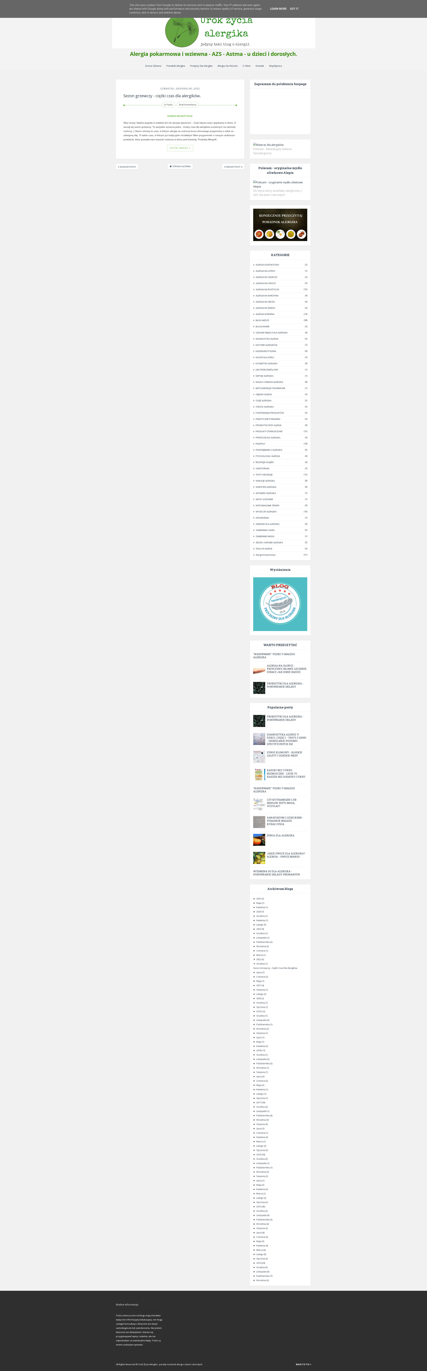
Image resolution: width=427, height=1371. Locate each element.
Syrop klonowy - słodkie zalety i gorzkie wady (284, 754)
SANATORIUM (262, 468)
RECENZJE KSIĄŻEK (265, 462)
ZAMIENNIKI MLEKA (265, 536)
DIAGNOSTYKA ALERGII (267, 338)
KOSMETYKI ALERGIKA (266, 363)
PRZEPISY (260, 443)
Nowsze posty (128, 166)
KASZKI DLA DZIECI (265, 357)
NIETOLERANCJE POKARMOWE (270, 388)
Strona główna (181, 166)
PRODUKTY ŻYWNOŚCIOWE (269, 431)
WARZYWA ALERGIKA (266, 486)
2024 (259, 911)
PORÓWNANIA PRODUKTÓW (270, 412)
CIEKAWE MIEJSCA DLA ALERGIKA (272, 332)
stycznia (260, 1007)
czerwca (261, 950)
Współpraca (275, 65)
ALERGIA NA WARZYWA (267, 295)
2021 (259, 985)
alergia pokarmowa (265, 554)
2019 (259, 1011)
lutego (260, 924)
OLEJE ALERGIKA (263, 400)
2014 (259, 1262)
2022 (259, 959)
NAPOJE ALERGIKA (264, 375)
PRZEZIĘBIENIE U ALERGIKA (269, 449)
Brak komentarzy (187, 104)
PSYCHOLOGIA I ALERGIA (268, 456)
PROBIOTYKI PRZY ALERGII (268, 425)
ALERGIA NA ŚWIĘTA (265, 307)
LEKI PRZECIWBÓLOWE (267, 369)
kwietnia (261, 907)
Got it (294, 8)
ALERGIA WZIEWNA (265, 314)
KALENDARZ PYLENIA (266, 351)
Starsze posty (232, 166)
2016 (259, 1154)
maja (259, 902)
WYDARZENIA (262, 517)
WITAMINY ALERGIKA (266, 493)
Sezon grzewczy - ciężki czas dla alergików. (162, 95)
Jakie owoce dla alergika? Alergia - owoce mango (286, 855)
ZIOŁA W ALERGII (264, 548)
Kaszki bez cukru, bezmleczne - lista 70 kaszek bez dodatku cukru (286, 773)
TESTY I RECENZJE (264, 474)
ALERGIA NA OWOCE (266, 283)
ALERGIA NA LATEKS (265, 270)
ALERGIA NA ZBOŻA (265, 301)
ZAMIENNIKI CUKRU (265, 530)
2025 (259, 898)
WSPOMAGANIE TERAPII (267, 505)
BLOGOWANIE (263, 326)
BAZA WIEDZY (262, 320)
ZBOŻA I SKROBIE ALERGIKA (269, 542)
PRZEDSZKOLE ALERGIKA (268, 437)
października (263, 941)
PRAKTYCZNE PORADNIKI (268, 419)
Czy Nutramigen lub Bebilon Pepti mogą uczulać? (281, 803)
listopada (261, 937)
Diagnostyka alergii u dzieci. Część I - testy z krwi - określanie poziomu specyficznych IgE (286, 739)
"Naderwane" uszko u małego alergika (274, 655)
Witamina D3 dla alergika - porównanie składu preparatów (276, 873)
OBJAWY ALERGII (264, 394)
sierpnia (260, 989)
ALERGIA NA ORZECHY (266, 277)
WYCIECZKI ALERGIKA (266, 511)
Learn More (278, 8)
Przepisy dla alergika (201, 65)
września (261, 946)
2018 (259, 1050)
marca (259, 954)
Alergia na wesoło (228, 65)
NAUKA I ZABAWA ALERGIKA (269, 381)
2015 (259, 1206)
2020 (259, 998)
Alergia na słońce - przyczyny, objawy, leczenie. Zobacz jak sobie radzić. (287, 669)
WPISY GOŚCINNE (264, 499)
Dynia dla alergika (280, 835)
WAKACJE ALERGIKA (265, 480)
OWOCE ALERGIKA (265, 406)
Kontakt (260, 65)
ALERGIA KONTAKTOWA (267, 264)
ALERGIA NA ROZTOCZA (179, 115)
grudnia (260, 915)
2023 (259, 928)
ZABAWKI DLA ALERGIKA (267, 523)
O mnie (247, 65)
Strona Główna (153, 65)
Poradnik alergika (175, 65)
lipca (259, 972)
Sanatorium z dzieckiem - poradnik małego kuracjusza (285, 821)
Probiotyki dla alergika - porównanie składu (285, 685)
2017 (259, 1102)
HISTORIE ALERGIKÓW (266, 344)
